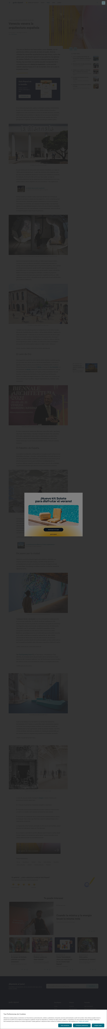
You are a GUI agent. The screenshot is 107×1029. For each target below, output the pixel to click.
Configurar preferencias (82, 1025)
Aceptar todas (98, 1025)
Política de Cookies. (84, 1021)
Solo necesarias (65, 1025)
